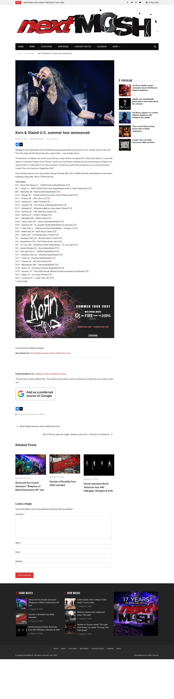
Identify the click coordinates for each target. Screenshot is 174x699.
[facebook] (128, 2)
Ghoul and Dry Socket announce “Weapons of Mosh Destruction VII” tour (29, 486)
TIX (67, 185)
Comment (20, 514)
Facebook (39, 374)
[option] (44, 2)
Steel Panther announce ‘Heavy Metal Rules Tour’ (50, 353)
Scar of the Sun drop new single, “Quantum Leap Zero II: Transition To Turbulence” (76, 434)
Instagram (54, 374)
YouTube (62, 374)
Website (18, 561)
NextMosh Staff (38, 139)
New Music (63, 46)
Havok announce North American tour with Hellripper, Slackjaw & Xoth (98, 487)
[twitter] (132, 2)
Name (17, 543)
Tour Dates (46, 46)
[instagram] (136, 2)
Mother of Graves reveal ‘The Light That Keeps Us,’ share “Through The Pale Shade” (93, 627)
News (32, 46)
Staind (42, 414)
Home (21, 46)
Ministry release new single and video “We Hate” (42, 2)
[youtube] (140, 2)
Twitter (46, 374)
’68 (19, 414)
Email (17, 552)
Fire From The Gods (28, 414)
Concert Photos (83, 46)
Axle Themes (153, 655)
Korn (37, 414)
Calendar (102, 46)
